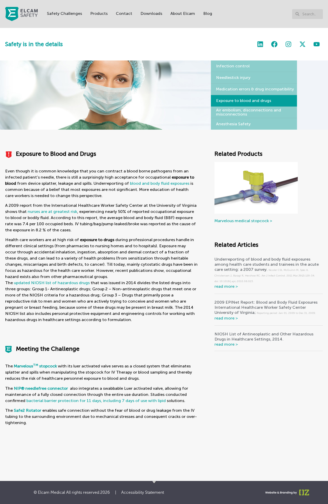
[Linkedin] (260, 44)
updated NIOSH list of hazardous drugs (52, 282)
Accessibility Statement (142, 492)
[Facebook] (274, 44)
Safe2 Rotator (27, 410)
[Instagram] (288, 44)
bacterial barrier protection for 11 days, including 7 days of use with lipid (96, 400)
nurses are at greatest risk (52, 211)
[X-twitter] (302, 44)
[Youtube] (316, 44)
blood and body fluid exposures (159, 183)
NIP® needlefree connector (41, 388)
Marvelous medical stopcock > (243, 220)
